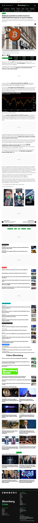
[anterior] (2, 222)
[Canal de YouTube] (7, 492)
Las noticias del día (10, 228)
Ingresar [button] (35, 5)
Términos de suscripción (23, 510)
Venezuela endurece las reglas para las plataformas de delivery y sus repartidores (10, 432)
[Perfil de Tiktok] (14, 492)
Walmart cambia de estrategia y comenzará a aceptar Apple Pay (15, 269)
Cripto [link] (27, 8)
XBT (13, 62)
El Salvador (21, 503)
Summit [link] (23, 8)
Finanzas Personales (5, 513)
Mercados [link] (18, 8)
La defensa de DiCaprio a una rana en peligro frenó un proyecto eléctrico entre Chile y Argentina (10, 481)
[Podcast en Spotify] (16, 492)
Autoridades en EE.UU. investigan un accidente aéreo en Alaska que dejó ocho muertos (10, 400)
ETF (19, 228)
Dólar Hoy (3, 510)
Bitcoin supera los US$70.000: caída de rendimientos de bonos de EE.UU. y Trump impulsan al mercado (28, 222)
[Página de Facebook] (2, 492)
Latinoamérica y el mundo (23, 493)
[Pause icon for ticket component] (2, 11)
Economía (3, 509)
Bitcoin (15, 228)
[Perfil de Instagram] (9, 492)
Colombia (21, 496)
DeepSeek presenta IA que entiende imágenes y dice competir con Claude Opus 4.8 (9, 416)
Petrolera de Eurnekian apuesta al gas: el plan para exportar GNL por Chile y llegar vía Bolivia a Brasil (10, 448)
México (21, 495)
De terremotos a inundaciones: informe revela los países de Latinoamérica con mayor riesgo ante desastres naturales (14, 377)
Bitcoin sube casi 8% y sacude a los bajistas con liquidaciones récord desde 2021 (10, 222)
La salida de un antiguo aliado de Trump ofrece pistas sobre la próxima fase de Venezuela (18, 352)
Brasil (20, 494)
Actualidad (3, 511)
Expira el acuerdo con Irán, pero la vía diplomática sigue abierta (14, 358)
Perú (20, 499)
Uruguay (21, 501)
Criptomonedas (24, 228)
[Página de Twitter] (5, 492)
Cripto (4, 13)
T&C (20, 512)
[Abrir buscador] (5, 5)
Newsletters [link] (13, 8)
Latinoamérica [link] (32, 8)
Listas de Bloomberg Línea (5, 514)
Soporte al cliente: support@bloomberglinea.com (26, 518)
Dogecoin (29, 228)
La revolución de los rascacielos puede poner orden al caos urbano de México (16, 347)
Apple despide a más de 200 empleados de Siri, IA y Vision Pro (14, 273)
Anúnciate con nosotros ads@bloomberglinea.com (26, 517)
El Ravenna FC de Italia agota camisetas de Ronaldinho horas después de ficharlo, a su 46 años (10, 466)
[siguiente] (35, 222)
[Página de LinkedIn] (11, 492)
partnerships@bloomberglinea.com (24, 516)
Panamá (21, 500)
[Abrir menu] (3, 5)
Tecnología (21, 511)
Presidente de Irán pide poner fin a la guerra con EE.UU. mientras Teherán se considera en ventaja (27, 432)
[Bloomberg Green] (19, 371)
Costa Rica (21, 502)
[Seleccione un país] (12, 5)
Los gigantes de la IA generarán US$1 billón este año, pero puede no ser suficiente (17, 349)
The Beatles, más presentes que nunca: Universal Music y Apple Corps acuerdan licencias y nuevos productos (27, 466)
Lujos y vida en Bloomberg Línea (10, 454)
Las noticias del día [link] (6, 8)
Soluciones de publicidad (23, 519)
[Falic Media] (35, 6)
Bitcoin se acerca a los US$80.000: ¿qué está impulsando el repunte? (16, 333)
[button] (35, 24)
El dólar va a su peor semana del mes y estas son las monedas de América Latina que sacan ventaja (15, 316)
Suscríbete (21, 509)
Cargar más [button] (19, 452)
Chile (20, 498)
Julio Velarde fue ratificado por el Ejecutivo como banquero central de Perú (26, 400)
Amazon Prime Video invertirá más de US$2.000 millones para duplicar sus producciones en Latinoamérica (26, 481)
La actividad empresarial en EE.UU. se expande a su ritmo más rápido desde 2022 (26, 416)
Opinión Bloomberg (5, 344)
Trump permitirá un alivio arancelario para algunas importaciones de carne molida (27, 447)
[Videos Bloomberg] (19, 355)
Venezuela (21, 497)
